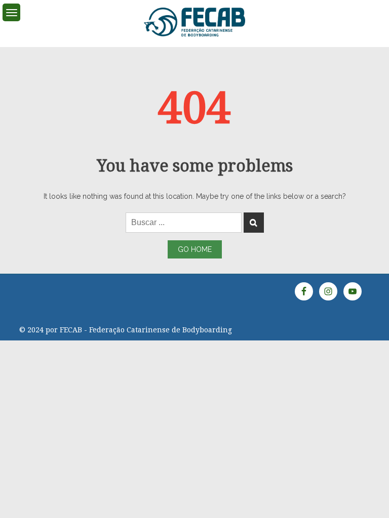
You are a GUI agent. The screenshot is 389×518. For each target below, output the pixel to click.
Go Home (195, 249)
